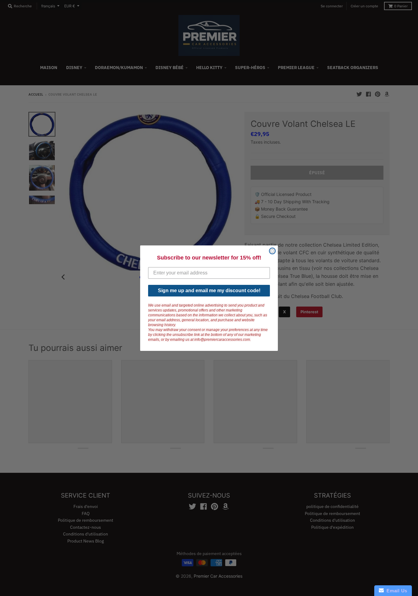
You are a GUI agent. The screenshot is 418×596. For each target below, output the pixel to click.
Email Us (395, 590)
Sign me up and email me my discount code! (209, 290)
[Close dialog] (272, 251)
